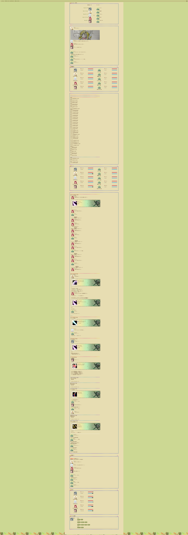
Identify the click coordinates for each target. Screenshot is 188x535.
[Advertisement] (94, 532)
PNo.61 (86, 17)
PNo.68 (86, 14)
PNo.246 (86, 20)
